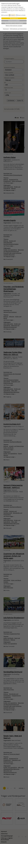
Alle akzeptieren (14, 18)
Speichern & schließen (14, 20)
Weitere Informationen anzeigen (14, 25)
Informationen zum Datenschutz (18, 29)
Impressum (6, 29)
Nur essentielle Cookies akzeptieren (14, 23)
